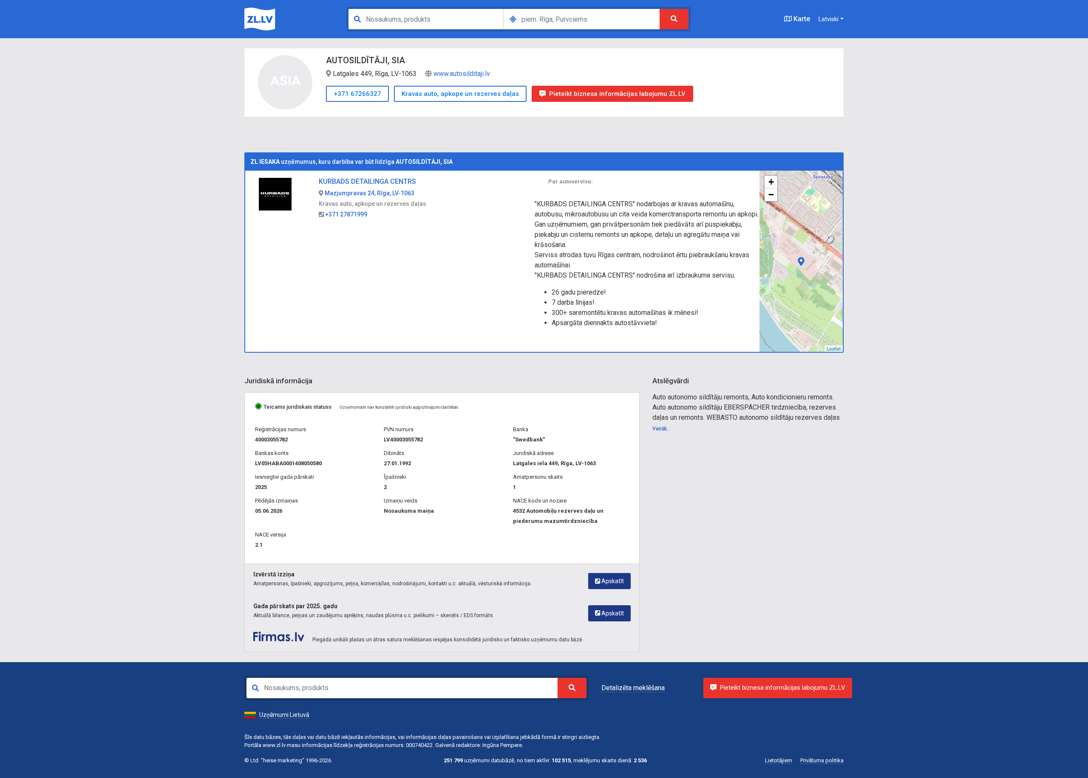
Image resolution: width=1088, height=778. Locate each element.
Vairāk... (661, 429)
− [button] (771, 194)
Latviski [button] (829, 19)
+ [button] (771, 182)
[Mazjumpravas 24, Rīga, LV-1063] (801, 261)
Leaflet (834, 348)
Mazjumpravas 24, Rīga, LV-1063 (368, 193)
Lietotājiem (778, 760)
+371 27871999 (345, 214)
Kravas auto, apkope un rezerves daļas (460, 94)
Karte (801, 19)
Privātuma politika (822, 760)
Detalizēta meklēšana (633, 688)
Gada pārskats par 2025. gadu (295, 606)
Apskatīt (612, 581)
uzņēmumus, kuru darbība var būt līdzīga (351, 161)
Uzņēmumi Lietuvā (284, 714)
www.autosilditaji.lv (462, 74)
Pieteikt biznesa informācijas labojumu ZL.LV (617, 94)
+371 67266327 (357, 94)
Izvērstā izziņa (274, 574)
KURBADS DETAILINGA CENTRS (367, 181)
